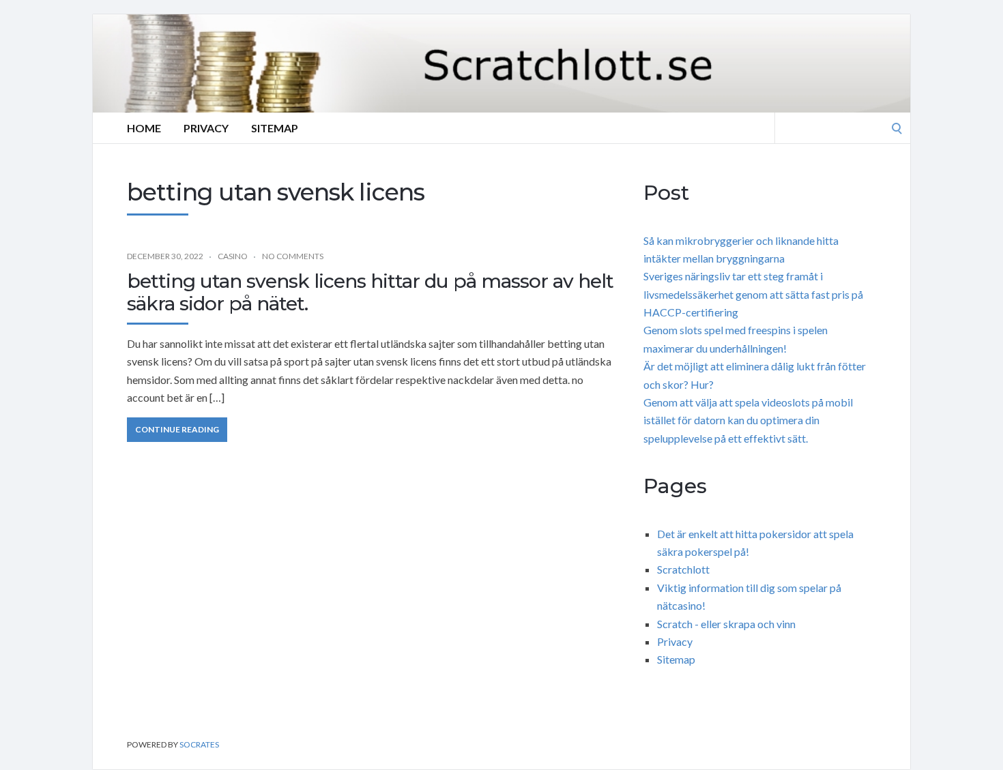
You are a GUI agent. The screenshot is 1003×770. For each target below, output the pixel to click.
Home (144, 127)
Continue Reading (177, 429)
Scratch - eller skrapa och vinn (726, 623)
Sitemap (274, 127)
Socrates (199, 744)
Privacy (206, 127)
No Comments (292, 256)
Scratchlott (683, 569)
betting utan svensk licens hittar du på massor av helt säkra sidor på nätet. (370, 292)
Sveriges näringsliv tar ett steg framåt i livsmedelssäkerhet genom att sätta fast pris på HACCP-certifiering (753, 294)
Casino (233, 256)
